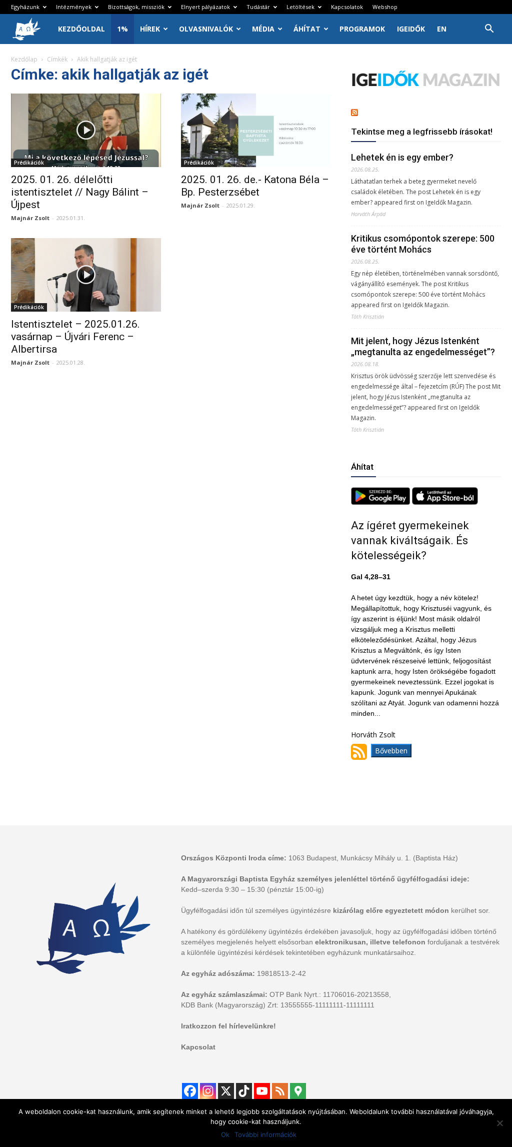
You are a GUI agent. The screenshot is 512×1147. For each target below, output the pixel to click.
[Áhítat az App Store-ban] (445, 502)
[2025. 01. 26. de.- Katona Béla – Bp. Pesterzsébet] (256, 130)
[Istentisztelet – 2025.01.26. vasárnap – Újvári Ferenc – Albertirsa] (86, 275)
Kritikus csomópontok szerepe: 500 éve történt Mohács (422, 244)
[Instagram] (208, 1091)
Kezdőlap (24, 59)
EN (441, 29)
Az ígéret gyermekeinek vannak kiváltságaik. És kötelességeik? (410, 540)
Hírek (150, 29)
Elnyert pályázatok (205, 7)
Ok (225, 1134)
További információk (265, 1134)
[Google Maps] (298, 1091)
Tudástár (258, 7)
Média (263, 29)
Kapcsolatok (347, 7)
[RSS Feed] (280, 1091)
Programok (362, 29)
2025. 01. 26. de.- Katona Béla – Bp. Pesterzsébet (255, 186)
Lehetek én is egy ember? (402, 157)
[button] (489, 30)
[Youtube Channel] (262, 1091)
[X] (226, 1091)
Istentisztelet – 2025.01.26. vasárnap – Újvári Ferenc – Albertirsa (75, 336)
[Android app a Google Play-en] (381, 502)
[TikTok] (244, 1091)
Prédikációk (29, 162)
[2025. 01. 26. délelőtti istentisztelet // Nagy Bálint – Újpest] (86, 130)
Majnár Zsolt (30, 218)
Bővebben (391, 750)
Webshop (385, 7)
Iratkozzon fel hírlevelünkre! (228, 1026)
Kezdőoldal (81, 29)
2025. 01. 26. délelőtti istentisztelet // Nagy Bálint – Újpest (79, 192)
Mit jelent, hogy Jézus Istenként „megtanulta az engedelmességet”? (423, 346)
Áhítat (307, 29)
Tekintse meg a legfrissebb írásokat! (421, 132)
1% (122, 29)
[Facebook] (190, 1091)
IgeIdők (411, 29)
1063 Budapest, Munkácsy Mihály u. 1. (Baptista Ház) (373, 858)
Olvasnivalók (206, 29)
